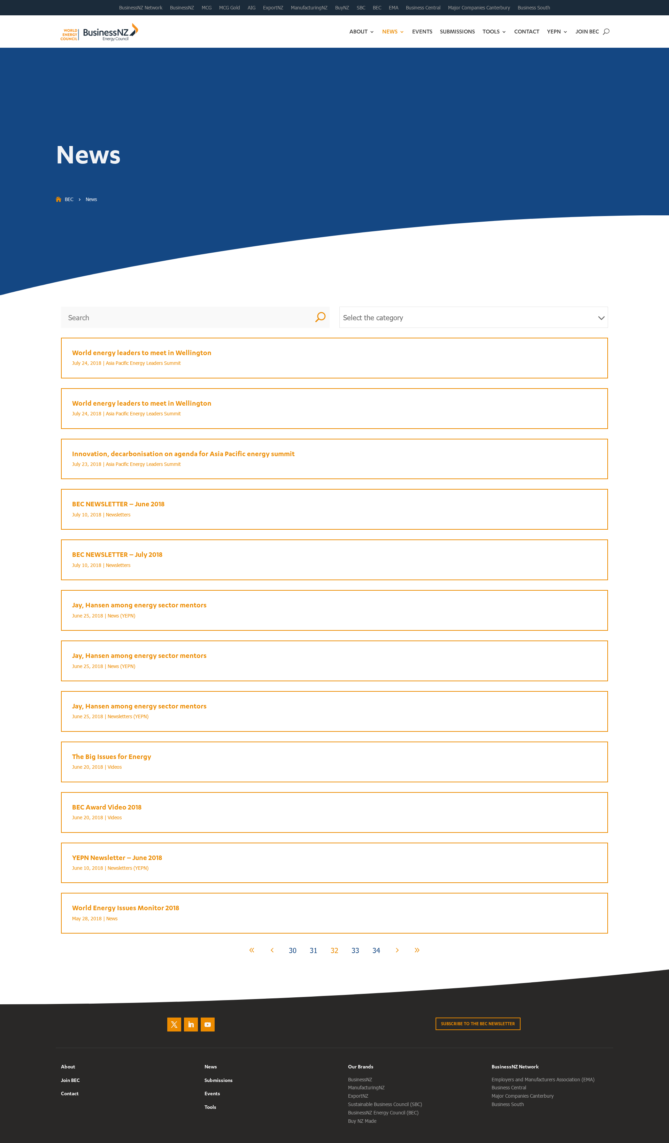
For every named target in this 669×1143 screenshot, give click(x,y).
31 (313, 949)
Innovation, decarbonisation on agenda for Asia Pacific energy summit (183, 454)
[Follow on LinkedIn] (191, 1024)
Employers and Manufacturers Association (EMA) (543, 1079)
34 (376, 949)
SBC (361, 8)
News (390, 31)
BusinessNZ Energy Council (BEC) (383, 1112)
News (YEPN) (121, 615)
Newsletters (118, 514)
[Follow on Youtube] (208, 1024)
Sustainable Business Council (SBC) (385, 1104)
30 (293, 949)
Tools (491, 31)
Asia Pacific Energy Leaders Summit (143, 363)
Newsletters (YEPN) (128, 716)
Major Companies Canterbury (479, 8)
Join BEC (587, 31)
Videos (115, 767)
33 (355, 949)
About (358, 31)
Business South (534, 8)
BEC (377, 8)
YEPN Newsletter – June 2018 (117, 857)
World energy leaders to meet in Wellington (142, 352)
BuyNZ (342, 8)
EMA (393, 8)
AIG (251, 8)
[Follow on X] (174, 1024)
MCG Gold (229, 8)
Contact (526, 31)
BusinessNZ (182, 8)
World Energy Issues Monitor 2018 (125, 908)
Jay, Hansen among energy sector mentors (139, 605)
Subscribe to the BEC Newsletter (478, 1023)
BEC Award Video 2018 (106, 807)
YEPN (554, 31)
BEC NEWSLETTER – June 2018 (118, 504)
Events (422, 31)
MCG (207, 8)
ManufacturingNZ (309, 8)
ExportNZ (273, 8)
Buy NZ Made (362, 1121)
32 (334, 949)
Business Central (423, 8)
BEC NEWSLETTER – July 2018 (117, 554)
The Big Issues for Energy (111, 756)
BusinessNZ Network (140, 8)
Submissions (457, 31)
